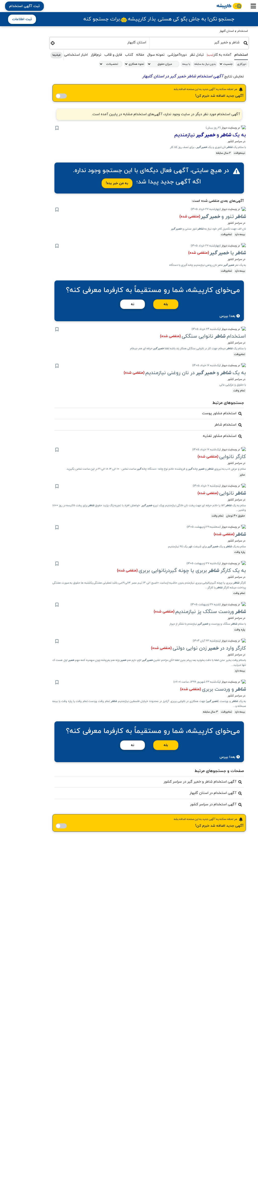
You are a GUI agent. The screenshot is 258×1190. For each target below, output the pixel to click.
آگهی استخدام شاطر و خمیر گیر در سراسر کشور (200, 781)
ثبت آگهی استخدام (24, 6)
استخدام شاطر (225, 424)
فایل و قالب (113, 54)
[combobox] (196, 42)
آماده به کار (219, 54)
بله (166, 304)
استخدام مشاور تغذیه (219, 436)
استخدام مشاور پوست (219, 413)
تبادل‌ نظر (197, 54)
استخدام (242, 31)
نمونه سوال (156, 54)
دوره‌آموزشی (177, 54)
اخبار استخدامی (76, 54)
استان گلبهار (226, 31)
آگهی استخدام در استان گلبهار (212, 793)
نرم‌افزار (96, 54)
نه (132, 304)
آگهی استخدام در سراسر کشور (213, 804)
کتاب (129, 54)
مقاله (140, 54)
